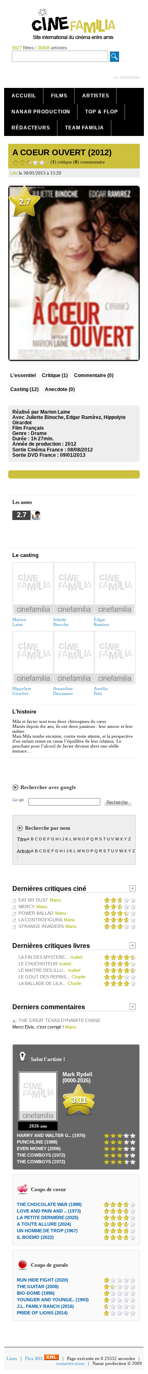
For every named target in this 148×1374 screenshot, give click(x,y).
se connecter (126, 77)
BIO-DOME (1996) (36, 1293)
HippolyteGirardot (21, 691)
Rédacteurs (31, 128)
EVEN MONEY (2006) (39, 1148)
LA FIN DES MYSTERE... (43, 957)
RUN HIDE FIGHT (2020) (42, 1279)
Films (59, 96)
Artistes (95, 96)
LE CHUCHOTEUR (38, 963)
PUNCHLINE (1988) (37, 1141)
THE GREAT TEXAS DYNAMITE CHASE (59, 1020)
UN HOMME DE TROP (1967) (47, 1230)
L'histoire (24, 712)
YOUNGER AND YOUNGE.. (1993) (53, 1299)
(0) (93, 375)
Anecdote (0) (60, 389)
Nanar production (41, 112)
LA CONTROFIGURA (40, 919)
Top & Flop (101, 112)
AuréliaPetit (101, 691)
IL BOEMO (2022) (35, 1237)
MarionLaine (19, 622)
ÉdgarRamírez (101, 622)
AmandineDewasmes (63, 691)
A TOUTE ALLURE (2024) (44, 1224)
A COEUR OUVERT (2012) (62, 152)
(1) (55, 375)
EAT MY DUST (33, 900)
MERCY (26, 906)
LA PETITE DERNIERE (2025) (48, 1217)
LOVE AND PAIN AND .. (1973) (49, 1210)
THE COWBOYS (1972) (41, 1155)
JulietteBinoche (61, 622)
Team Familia (84, 128)
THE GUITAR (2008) (38, 1286)
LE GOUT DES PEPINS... (44, 976)
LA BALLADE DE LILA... (42, 983)
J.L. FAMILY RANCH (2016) (45, 1306)
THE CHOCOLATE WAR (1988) (49, 1204)
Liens (12, 1358)
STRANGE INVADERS (41, 926)
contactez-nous (70, 1363)
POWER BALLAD (35, 913)
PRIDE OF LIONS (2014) (42, 1312)
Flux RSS (34, 1358)
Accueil (24, 96)
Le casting (25, 555)
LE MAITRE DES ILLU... (42, 970)
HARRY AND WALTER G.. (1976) (51, 1135)
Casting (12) (24, 389)
